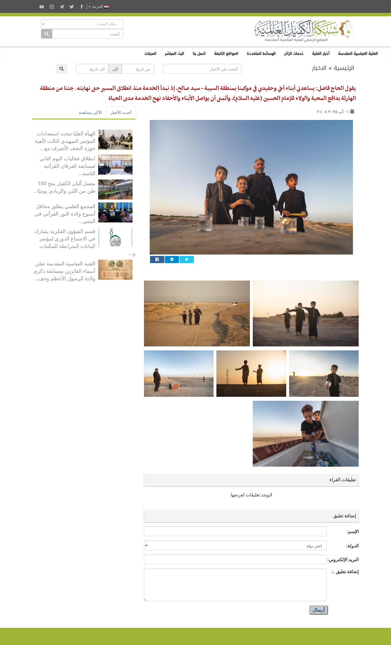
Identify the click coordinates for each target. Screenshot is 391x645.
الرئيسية (344, 67)
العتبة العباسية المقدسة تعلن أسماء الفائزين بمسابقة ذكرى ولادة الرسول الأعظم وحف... (64, 270)
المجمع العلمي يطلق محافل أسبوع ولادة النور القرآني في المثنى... (65, 213)
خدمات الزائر (293, 53)
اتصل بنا (199, 53)
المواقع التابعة (226, 53)
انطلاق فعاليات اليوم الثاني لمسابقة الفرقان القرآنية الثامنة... (67, 165)
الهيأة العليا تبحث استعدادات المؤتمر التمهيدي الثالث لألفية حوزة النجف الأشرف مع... (65, 140)
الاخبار (319, 67)
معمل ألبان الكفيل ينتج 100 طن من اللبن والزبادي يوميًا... (64, 186)
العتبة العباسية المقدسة (358, 53)
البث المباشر (174, 53)
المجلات (150, 53)
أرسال (319, 609)
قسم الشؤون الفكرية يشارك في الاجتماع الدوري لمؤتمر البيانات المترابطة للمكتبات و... (84, 242)
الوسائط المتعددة (261, 53)
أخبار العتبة (320, 53)
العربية (97, 6)
